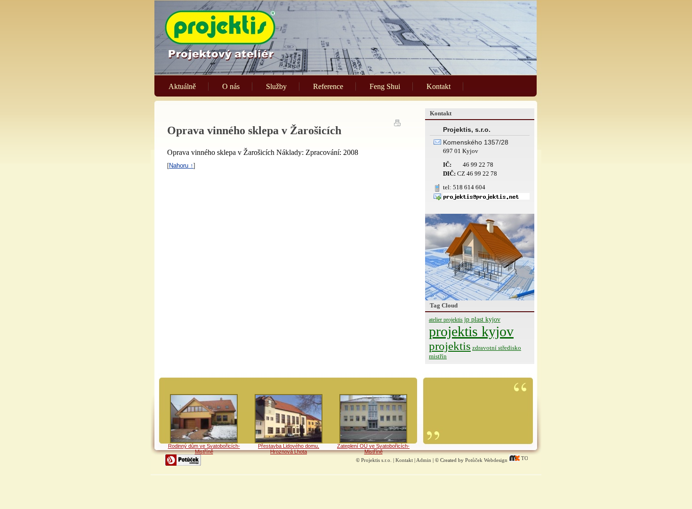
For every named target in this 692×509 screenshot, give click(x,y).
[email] (486, 197)
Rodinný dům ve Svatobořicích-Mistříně (204, 448)
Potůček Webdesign (486, 460)
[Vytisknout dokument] (397, 122)
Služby (276, 86)
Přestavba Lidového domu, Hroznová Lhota (288, 448)
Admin (423, 460)
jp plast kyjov (482, 319)
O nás (231, 86)
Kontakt (438, 86)
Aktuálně (182, 86)
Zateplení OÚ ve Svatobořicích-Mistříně (373, 448)
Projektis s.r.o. (376, 460)
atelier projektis (446, 319)
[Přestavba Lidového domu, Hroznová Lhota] (288, 418)
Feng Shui (385, 86)
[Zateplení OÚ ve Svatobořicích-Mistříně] (373, 418)
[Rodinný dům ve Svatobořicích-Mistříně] (203, 418)
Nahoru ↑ (181, 165)
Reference (328, 86)
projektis (450, 345)
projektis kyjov (471, 331)
